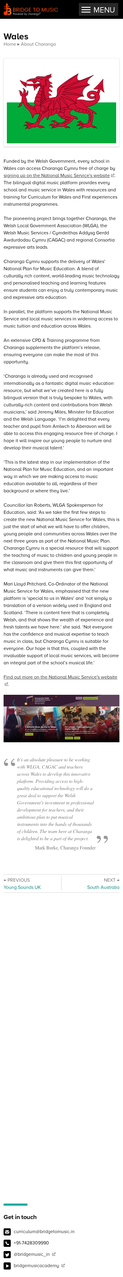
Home (10, 44)
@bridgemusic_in (32, 1254)
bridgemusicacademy (37, 1265)
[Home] (31, 9)
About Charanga (38, 44)
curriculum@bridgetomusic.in (44, 1231)
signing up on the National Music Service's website (57, 175)
